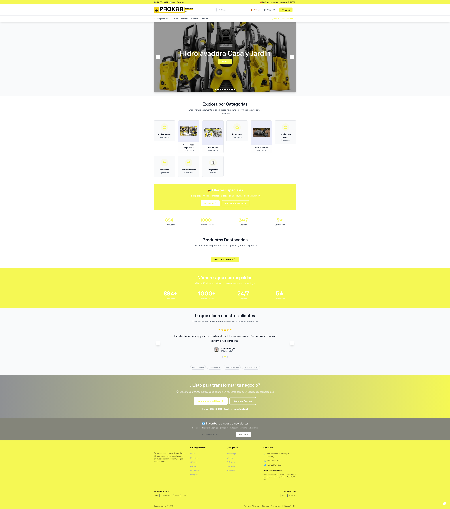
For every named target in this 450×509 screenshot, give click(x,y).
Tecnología (231, 453)
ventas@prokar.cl (274, 465)
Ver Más (233, 61)
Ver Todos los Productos (223, 259)
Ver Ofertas (208, 203)
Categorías (161, 19)
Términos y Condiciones (271, 506)
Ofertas (193, 462)
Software (231, 462)
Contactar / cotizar (242, 401)
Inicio (176, 19)
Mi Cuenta (194, 470)
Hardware (231, 466)
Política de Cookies (289, 506)
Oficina (230, 458)
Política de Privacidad (251, 506)
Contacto (204, 19)
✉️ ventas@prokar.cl (177, 2)
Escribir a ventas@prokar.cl (236, 409)
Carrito (193, 466)
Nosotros (194, 19)
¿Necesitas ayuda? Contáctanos (284, 19)
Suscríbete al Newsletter (235, 203)
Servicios (231, 470)
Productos (184, 19)
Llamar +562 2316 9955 (212, 409)
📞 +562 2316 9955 (161, 2)
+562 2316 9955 (274, 460)
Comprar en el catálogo (209, 401)
